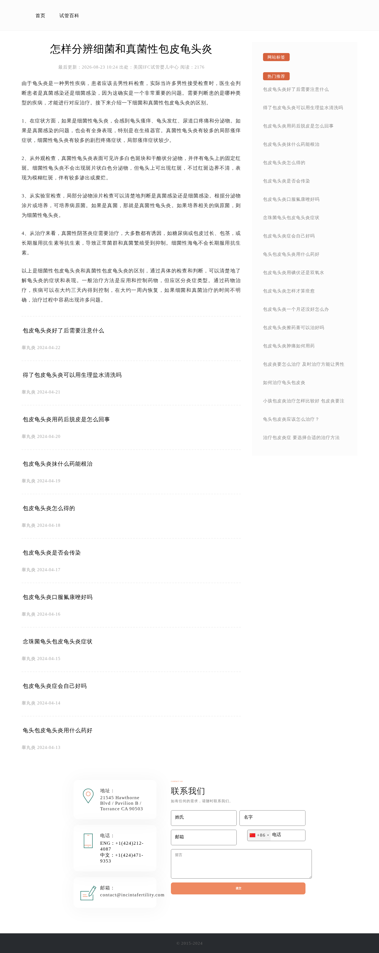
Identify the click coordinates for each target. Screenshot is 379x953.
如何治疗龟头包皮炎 (284, 382)
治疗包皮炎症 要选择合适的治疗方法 (301, 437)
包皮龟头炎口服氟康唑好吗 (58, 597)
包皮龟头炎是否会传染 (52, 553)
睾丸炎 (29, 347)
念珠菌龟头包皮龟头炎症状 (58, 641)
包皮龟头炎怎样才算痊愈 (289, 291)
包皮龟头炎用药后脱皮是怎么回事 (66, 419)
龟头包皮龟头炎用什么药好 (58, 730)
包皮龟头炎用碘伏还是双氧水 (293, 272)
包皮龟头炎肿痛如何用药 (289, 345)
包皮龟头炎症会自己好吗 (55, 686)
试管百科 (69, 15)
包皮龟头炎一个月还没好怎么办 (296, 309)
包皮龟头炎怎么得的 (49, 508)
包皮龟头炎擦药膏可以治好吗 (293, 327)
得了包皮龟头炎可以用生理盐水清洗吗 (72, 375)
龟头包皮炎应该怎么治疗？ (291, 419)
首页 (41, 15)
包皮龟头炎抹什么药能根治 (58, 464)
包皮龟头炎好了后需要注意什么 (63, 330)
